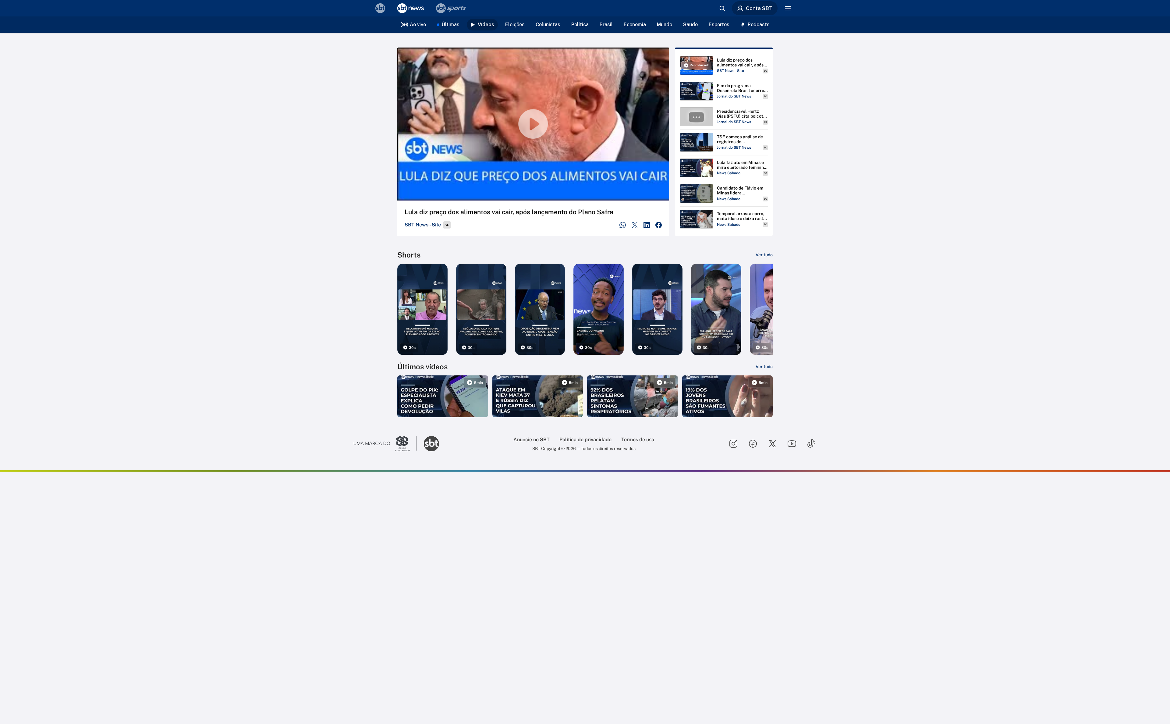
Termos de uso (637, 439)
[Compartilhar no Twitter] (635, 225)
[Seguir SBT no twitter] (772, 444)
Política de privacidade (585, 439)
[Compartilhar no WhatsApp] (622, 225)
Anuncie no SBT (531, 439)
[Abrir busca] (722, 8)
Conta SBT (759, 8)
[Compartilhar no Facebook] (658, 225)
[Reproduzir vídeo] (533, 124)
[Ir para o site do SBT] (431, 443)
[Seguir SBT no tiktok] (811, 444)
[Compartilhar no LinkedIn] (647, 225)
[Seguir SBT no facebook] (753, 444)
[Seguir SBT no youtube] (792, 444)
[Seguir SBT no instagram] (733, 444)
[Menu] (788, 8)
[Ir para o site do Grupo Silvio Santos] (385, 443)
